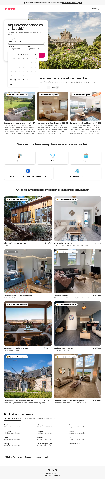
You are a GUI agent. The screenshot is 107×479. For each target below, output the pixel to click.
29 (31, 80)
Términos (57, 475)
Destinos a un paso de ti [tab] (12, 418)
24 (11, 80)
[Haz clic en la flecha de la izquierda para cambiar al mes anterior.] (11, 54)
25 (15, 80)
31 (11, 84)
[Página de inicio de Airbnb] (9, 8)
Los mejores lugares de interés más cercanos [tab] (39, 418)
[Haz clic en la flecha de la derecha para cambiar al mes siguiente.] (35, 54)
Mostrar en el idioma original (72, 3)
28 (27, 80)
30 (35, 80)
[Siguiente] (57, 87)
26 (19, 80)
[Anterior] (48, 87)
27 (23, 80)
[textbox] (16, 48)
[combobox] (26, 41)
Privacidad (48, 475)
